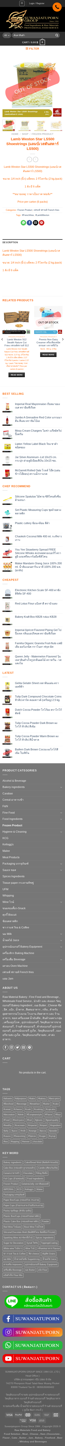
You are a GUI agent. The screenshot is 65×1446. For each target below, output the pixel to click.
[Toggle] (61, 787)
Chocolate (28, 1173)
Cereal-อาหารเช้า (13, 799)
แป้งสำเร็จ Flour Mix (13, 1275)
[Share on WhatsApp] (23, 223)
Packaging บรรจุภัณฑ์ (15, 863)
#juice (14, 1131)
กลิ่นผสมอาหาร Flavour (49, 1248)
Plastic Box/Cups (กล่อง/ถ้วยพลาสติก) (22, 1216)
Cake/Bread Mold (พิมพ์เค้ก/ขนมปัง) (41, 1162)
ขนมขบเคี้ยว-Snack (14, 908)
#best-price (54, 1098)
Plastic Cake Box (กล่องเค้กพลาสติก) (21, 1221)
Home (15, 134)
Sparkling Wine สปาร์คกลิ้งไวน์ (18, 1237)
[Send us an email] (23, 1047)
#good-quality (52, 1120)
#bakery (42, 1098)
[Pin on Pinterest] (41, 223)
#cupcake (50, 1109)
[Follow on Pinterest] (29, 1047)
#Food (7, 1120)
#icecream (20, 1125)
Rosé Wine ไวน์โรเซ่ (33, 1227)
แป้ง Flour (42, 1270)
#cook (28, 1109)
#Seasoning (19, 1136)
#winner (26, 1141)
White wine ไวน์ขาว (13, 1248)
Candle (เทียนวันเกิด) (48, 1168)
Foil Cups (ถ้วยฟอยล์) (14, 1178)
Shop (25, 134)
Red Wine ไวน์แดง (12, 1227)
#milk (23, 1131)
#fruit (29, 1120)
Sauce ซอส (9, 870)
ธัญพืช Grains (48, 1253)
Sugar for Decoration (13, 1243)
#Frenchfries (28, 215)
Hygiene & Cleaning (14, 831)
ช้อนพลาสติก (10, 921)
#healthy (8, 1125)
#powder (53, 1131)
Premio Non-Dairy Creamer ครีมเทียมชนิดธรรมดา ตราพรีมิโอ (48, 342)
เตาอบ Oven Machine (15, 965)
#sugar (42, 1136)
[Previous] (8, 87)
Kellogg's (8, 844)
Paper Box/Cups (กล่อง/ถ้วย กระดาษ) (21, 1200)
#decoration (9, 1114)
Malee (6, 850)
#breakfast (35, 1104)
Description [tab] (10, 242)
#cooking (38, 1109)
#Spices (32, 1136)
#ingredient (55, 1125)
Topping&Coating (49, 1243)
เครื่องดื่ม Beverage (13, 959)
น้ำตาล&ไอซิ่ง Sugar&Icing (27, 1259)
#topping (15, 1141)
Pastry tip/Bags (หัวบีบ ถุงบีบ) (17, 1210)
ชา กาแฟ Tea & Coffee (15, 927)
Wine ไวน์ (8, 902)
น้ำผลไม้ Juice (10, 940)
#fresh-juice (18, 1120)
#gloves (38, 1120)
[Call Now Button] (57, 7)
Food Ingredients (12, 819)
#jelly (6, 1131)
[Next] (57, 87)
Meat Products (11, 857)
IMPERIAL (9, 1189)
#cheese (18, 1109)
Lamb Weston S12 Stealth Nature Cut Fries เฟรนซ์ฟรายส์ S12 (16, 342)
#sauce (7, 1136)
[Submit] (57, 35)
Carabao (7, 793)
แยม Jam (7, 978)
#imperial (32, 1125)
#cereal (7, 1109)
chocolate (37, 1141)
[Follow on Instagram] (11, 1047)
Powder (45, 1221)
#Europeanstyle (34, 1114)
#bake (32, 1098)
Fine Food (8, 812)
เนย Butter (30, 1270)
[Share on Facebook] (29, 223)
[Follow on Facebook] (5, 1047)
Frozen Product (43, 134)
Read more (16, 375)
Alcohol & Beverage (14, 780)
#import (43, 1125)
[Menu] (22, 3)
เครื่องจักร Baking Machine (18, 953)
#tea (6, 1141)
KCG (5, 838)
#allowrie (8, 1098)
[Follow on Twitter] (17, 1047)
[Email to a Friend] (35, 223)
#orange (32, 1131)
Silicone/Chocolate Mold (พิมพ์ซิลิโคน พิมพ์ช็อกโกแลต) (29, 1232)
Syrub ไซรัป (32, 1243)
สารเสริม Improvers (13, 1264)
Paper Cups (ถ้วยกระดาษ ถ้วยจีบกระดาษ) (23, 1205)
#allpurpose (20, 1098)
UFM (5, 889)
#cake (56, 1104)
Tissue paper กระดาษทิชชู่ (18, 882)
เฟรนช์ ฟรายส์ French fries (46, 210)
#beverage (21, 1104)
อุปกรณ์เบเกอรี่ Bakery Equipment (22, 946)
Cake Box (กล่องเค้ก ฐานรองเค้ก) (19, 1168)
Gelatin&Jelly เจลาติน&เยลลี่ (35, 1184)
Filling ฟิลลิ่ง (41, 1173)
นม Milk (7, 934)
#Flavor (48, 1114)
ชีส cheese (34, 1253)
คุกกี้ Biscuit (9, 914)
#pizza (43, 1131)
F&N (5, 806)
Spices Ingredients (13, 876)
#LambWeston (42, 215)
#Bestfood (8, 1104)
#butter (46, 1104)
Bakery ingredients (13, 787)
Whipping (8, 895)
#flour (58, 1114)
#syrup (52, 1136)
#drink (21, 1114)
